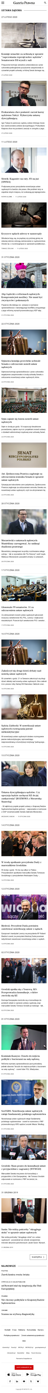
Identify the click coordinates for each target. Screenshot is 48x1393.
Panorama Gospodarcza (24, 1358)
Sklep (27, 1353)
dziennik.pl (5, 1347)
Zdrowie (4, 1310)
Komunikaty (31, 1330)
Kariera (40, 1330)
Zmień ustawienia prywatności (32, 1335)
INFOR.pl (21, 1347)
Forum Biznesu (36, 1353)
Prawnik (4, 1296)
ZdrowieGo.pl (11, 1353)
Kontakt (7, 1330)
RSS (24, 1341)
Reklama (21, 1330)
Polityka (4, 1271)
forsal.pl (13, 1347)
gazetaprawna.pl (40, 1347)
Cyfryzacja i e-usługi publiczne (13, 1282)
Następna (37, 1257)
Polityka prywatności (11, 1335)
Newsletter (20, 1353)
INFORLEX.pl (29, 1347)
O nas (14, 1330)
